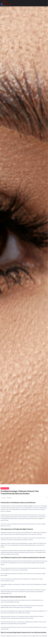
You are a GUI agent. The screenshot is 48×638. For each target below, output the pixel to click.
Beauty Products (4, 488)
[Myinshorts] (6, 3)
